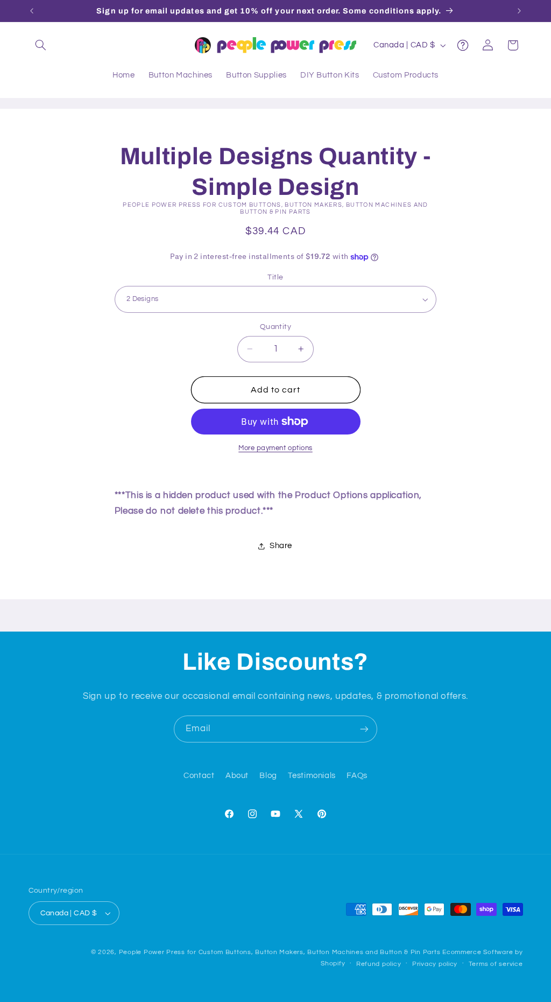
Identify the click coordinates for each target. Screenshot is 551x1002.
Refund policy (378, 964)
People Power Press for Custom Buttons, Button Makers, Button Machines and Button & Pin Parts (280, 952)
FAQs (357, 776)
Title (275, 277)
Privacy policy (434, 964)
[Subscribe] (364, 729)
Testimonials (312, 776)
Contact (198, 776)
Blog (268, 776)
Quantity (275, 327)
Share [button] (281, 546)
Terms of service (496, 964)
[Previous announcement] (32, 11)
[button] (41, 45)
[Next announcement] (519, 11)
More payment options (275, 448)
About (237, 776)
